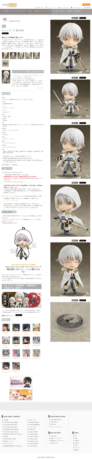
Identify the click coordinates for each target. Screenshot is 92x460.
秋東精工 (77, 450)
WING (76, 445)
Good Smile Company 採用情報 (11, 422)
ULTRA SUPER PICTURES (10, 438)
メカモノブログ (32, 427)
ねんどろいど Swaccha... (16, 333)
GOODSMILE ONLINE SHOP (10, 427)
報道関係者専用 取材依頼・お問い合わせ (13, 445)
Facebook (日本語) (33, 431)
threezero (77, 442)
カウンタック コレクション (57, 426)
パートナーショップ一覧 (11, 200)
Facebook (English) (33, 434)
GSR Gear (53, 424)
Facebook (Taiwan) (33, 438)
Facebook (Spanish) (33, 443)
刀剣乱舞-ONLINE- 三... (36, 346)
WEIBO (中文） (32, 429)
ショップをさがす (64, 7)
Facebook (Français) (33, 436)
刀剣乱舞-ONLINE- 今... (6, 359)
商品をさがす (40, 7)
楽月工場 (6, 436)
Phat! (76, 438)
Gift (75, 435)
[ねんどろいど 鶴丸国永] (70, 73)
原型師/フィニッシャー (9, 441)
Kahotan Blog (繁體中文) (34, 424)
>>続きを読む (39, 88)
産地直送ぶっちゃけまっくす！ (58, 440)
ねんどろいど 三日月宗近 (6, 371)
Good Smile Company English (10, 424)
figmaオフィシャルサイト (56, 438)
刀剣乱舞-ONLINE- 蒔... (16, 371)
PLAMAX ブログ (54, 443)
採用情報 (88, 7)
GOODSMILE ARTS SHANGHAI (11, 429)
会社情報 (6, 420)
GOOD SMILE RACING (56, 419)
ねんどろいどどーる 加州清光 (26, 346)
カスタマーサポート (77, 7)
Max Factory (53, 436)
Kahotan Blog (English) (34, 422)
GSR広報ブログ (54, 422)
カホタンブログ (32, 420)
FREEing (77, 440)
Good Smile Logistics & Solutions (11, 431)
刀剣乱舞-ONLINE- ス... (16, 359)
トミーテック (78, 447)
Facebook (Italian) (33, 445)
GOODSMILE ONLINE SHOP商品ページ (15, 182)
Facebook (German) (33, 441)
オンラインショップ (52, 7)
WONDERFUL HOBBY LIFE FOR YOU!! (13, 434)
